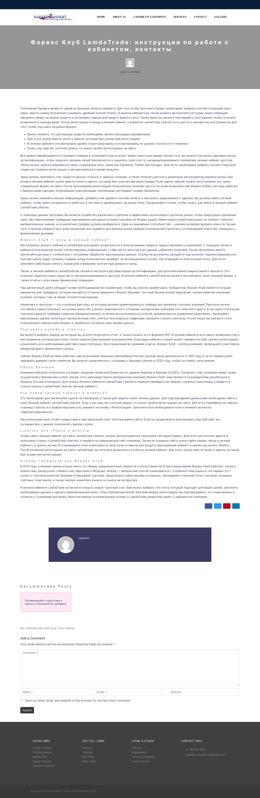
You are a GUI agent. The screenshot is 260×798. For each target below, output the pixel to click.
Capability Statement (150, 17)
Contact (200, 17)
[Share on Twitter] (217, 506)
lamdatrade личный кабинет (200, 160)
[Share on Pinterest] (226, 506)
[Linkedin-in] (226, 791)
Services (180, 17)
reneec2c (84, 538)
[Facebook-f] (203, 791)
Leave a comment (130, 71)
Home (101, 17)
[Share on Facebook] (208, 506)
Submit (27, 710)
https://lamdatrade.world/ (117, 492)
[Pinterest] (215, 791)
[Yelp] (220, 791)
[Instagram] (209, 791)
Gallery (220, 17)
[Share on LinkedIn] (236, 506)
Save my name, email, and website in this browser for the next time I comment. (78, 700)
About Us (119, 17)
